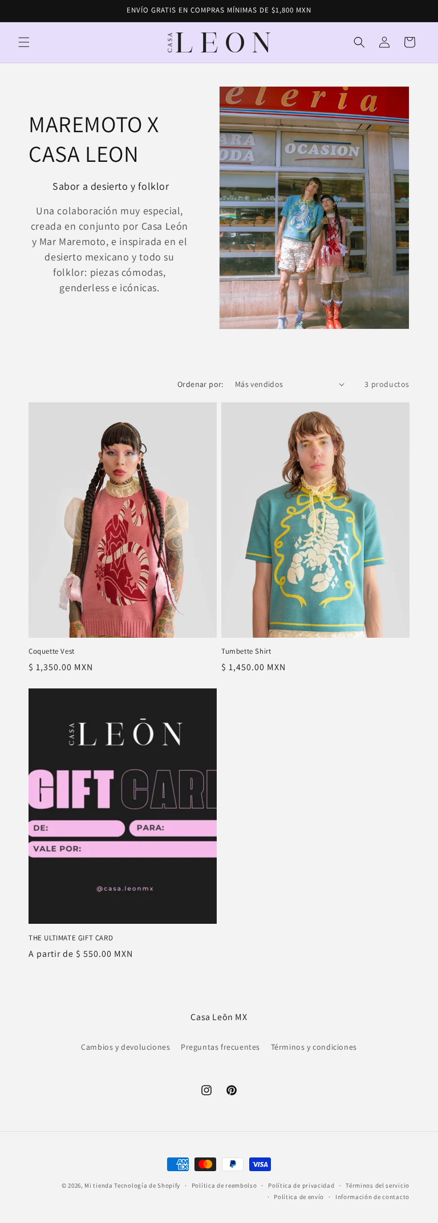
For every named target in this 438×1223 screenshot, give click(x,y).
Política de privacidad (301, 1185)
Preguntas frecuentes (220, 1047)
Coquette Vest (52, 651)
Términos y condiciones (314, 1047)
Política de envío (299, 1197)
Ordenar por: (200, 384)
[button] (23, 42)
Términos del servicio (377, 1185)
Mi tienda (98, 1185)
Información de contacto (372, 1197)
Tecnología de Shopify (147, 1185)
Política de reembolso (224, 1185)
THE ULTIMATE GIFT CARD (71, 938)
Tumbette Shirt (246, 651)
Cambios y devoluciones (125, 1047)
